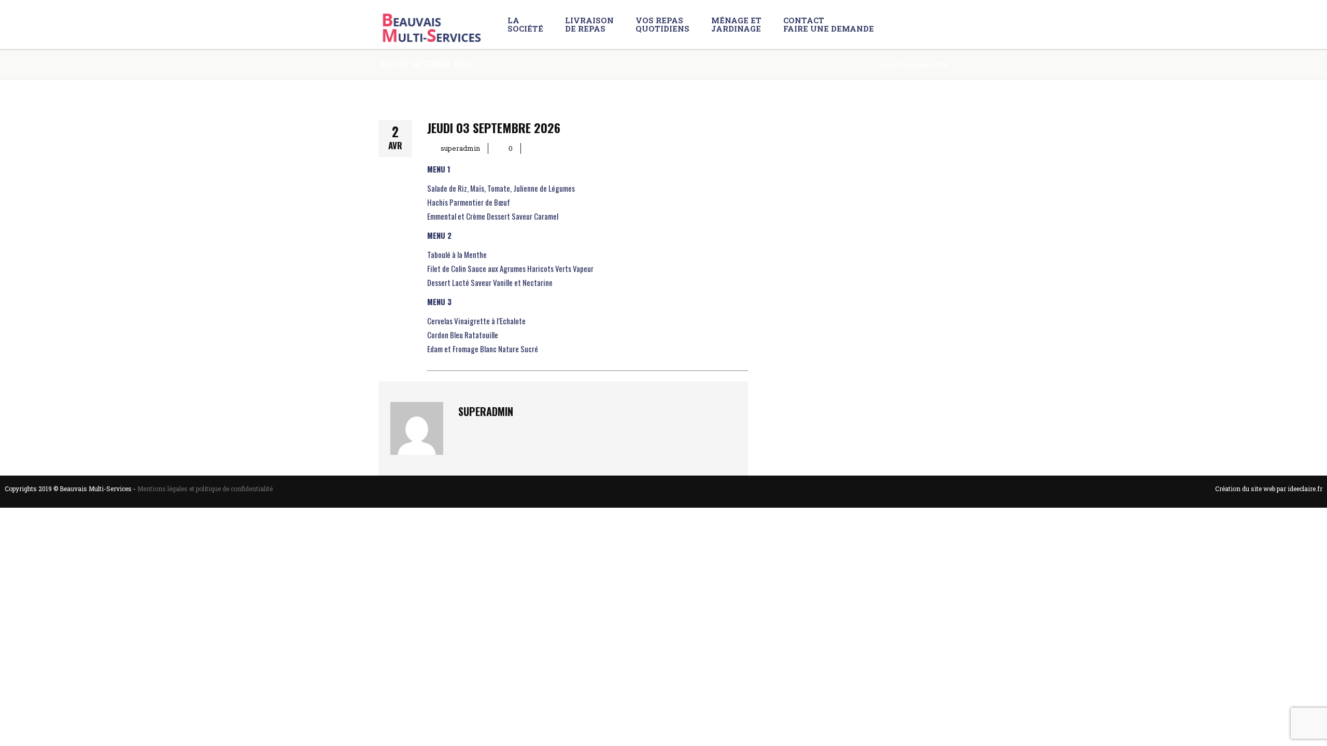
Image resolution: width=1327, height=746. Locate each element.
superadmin (460, 148)
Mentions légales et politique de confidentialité (205, 488)
